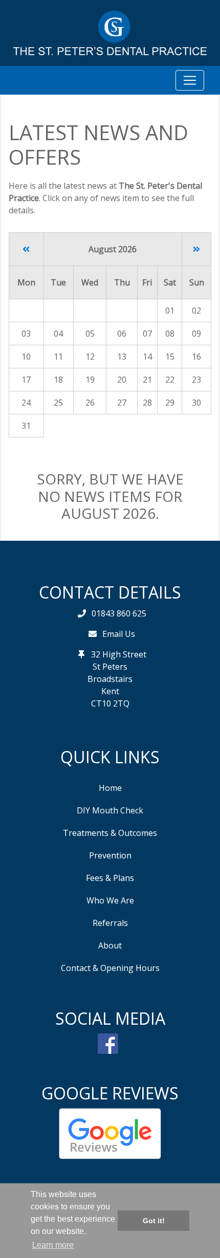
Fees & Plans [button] (110, 878)
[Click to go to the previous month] (26, 249)
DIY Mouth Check (110, 810)
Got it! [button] (154, 1221)
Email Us (118, 633)
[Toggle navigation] (189, 80)
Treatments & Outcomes (110, 832)
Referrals (110, 923)
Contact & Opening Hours (110, 968)
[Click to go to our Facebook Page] (110, 1042)
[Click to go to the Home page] (110, 32)
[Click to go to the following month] (196, 249)
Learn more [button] (53, 1245)
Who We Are (110, 900)
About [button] (110, 945)
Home (110, 787)
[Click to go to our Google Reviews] (110, 1133)
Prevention (110, 855)
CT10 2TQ (110, 703)
